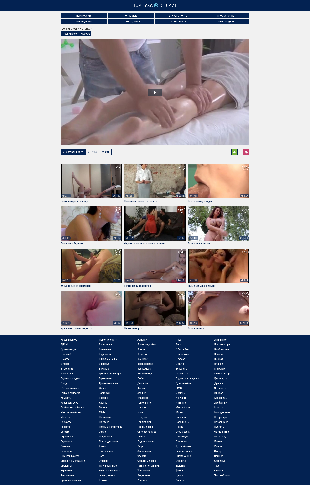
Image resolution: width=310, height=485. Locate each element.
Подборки (66, 441)
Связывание (106, 451)
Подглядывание (108, 441)
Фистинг (219, 470)
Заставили (105, 392)
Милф (140, 412)
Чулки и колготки (71, 480)
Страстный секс (146, 460)
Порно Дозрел (131, 21)
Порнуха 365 (83, 15)
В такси (218, 363)
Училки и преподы (109, 470)
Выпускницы (145, 373)
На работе (66, 422)
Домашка (142, 383)
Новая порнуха (69, 339)
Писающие (182, 436)
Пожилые (181, 441)
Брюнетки (105, 349)
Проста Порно (225, 15)
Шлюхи (103, 480)
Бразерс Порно (178, 15)
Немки (179, 426)
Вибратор (219, 368)
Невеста (65, 426)
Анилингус (220, 339)
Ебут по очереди (70, 388)
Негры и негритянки (110, 426)
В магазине (182, 354)
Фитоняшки (67, 475)
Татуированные (108, 465)
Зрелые (141, 392)
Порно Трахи (178, 21)
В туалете (104, 368)
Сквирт (218, 451)
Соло (101, 456)
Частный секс (222, 475)
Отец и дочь (183, 431)
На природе (220, 417)
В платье (104, 363)
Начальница (221, 422)
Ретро (140, 446)
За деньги (220, 388)
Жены (102, 388)
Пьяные (65, 446)
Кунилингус (144, 402)
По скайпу (220, 436)
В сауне (180, 363)
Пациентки (105, 436)
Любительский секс (72, 407)
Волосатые (67, 373)
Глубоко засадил (70, 378)
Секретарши (144, 451)
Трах (216, 465)
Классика (142, 397)
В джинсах (105, 354)
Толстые (180, 465)
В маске (218, 354)
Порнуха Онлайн (155, 5)
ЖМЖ (179, 388)
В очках (218, 359)
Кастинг (103, 397)
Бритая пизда (68, 349)
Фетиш (179, 470)
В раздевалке (145, 363)
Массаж (85, 33)
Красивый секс (69, 402)
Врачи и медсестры (110, 373)
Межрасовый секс (71, 412)
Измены (180, 392)
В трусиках (67, 368)
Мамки (103, 407)
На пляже (181, 417)
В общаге (142, 359)
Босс (178, 344)
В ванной (66, 354)
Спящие (218, 456)
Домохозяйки (183, 383)
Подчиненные (145, 441)
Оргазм (65, 431)
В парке (65, 363)
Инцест (218, 392)
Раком (102, 446)
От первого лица (146, 431)
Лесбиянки (220, 402)
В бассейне (182, 349)
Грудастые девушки (187, 378)
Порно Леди (131, 15)
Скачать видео (74, 152)
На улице (104, 422)
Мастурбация (183, 407)
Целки (179, 475)
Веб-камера (144, 368)
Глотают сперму (223, 373)
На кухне (142, 417)
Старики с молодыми (73, 460)
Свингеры (66, 451)
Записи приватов (70, 392)
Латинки (181, 402)
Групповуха (220, 378)
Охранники (67, 436)
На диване (105, 417)
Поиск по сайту (108, 339)
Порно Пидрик (226, 21)
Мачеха (218, 407)
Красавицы (220, 397)
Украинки (66, 470)
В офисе (180, 359)
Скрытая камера (70, 456)
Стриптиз (181, 460)
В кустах (142, 354)
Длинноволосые (108, 383)
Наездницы (182, 422)
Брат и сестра (222, 344)
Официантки (221, 431)
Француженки (107, 475)
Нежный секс (145, 426)
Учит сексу (143, 470)
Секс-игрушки (184, 451)
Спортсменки (183, 456)
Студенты (66, 465)
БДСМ (64, 344)
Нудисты (219, 426)
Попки (218, 441)
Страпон (103, 460)
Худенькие (143, 475)
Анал (178, 339)
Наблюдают (144, 422)
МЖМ (102, 412)
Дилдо (64, 383)
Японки (180, 480)
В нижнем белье (108, 359)
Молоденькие (222, 412)
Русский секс (70, 33)
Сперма (141, 456)
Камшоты (66, 397)
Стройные (220, 460)
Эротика (142, 480)
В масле (65, 359)
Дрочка (218, 383)
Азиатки (142, 339)
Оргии (102, 431)
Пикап (141, 436)
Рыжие (218, 446)
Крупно (103, 402)
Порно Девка (84, 21)
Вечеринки (182, 368)
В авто (141, 349)
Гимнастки (182, 373)
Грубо (140, 378)
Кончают (181, 397)
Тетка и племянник (148, 465)
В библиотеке (221, 349)
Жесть (141, 388)
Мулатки (65, 417)
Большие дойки (146, 344)
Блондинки (105, 344)
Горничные (105, 378)
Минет (179, 412)
